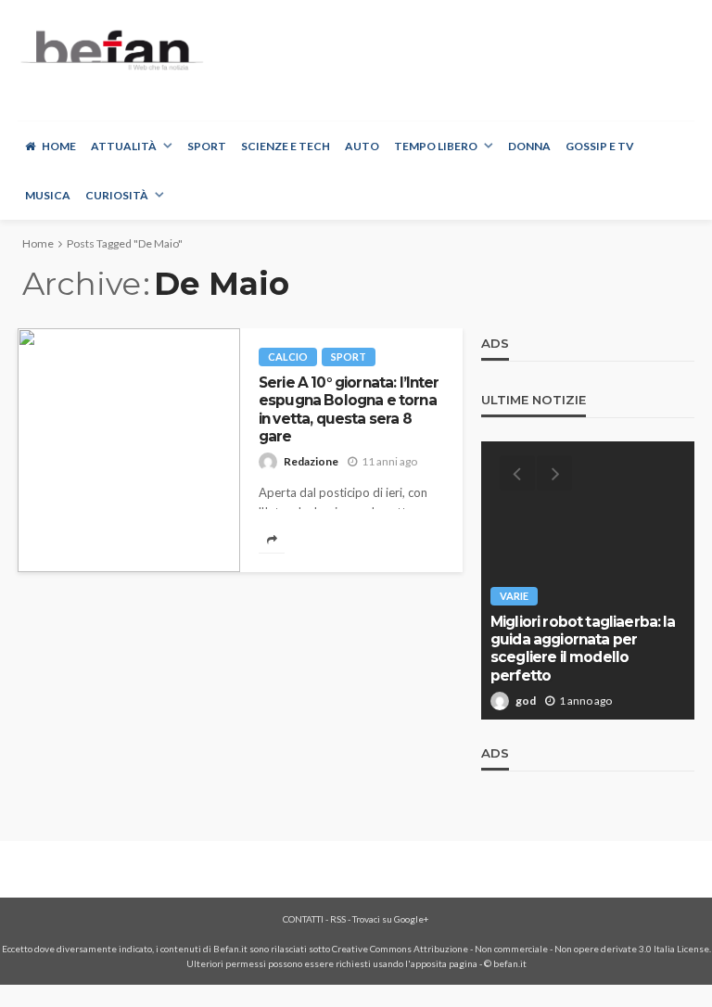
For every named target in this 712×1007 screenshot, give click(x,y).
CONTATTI (303, 918)
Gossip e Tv (600, 146)
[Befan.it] (111, 50)
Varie (514, 596)
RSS (338, 918)
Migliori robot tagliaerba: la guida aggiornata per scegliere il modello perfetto (583, 648)
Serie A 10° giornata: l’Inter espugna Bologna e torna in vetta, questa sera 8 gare (349, 409)
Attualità (124, 146)
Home (59, 146)
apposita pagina (444, 963)
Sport (206, 146)
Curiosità (116, 195)
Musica (47, 195)
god (525, 700)
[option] (587, 580)
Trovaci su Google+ (390, 918)
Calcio (288, 357)
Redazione (311, 461)
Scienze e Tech (285, 146)
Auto (362, 146)
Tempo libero (435, 146)
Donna (529, 146)
